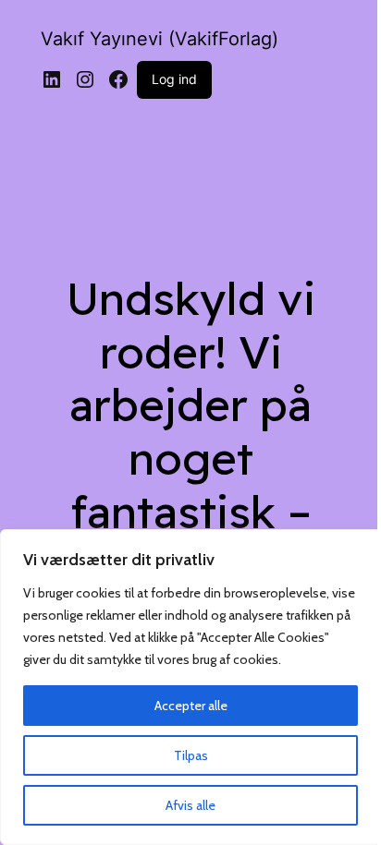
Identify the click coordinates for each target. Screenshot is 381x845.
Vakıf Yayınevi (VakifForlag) (159, 39)
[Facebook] (118, 79)
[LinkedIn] (52, 79)
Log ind (174, 79)
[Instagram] (85, 79)
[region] (190, 687)
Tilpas (191, 755)
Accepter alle (190, 705)
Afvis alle (190, 805)
